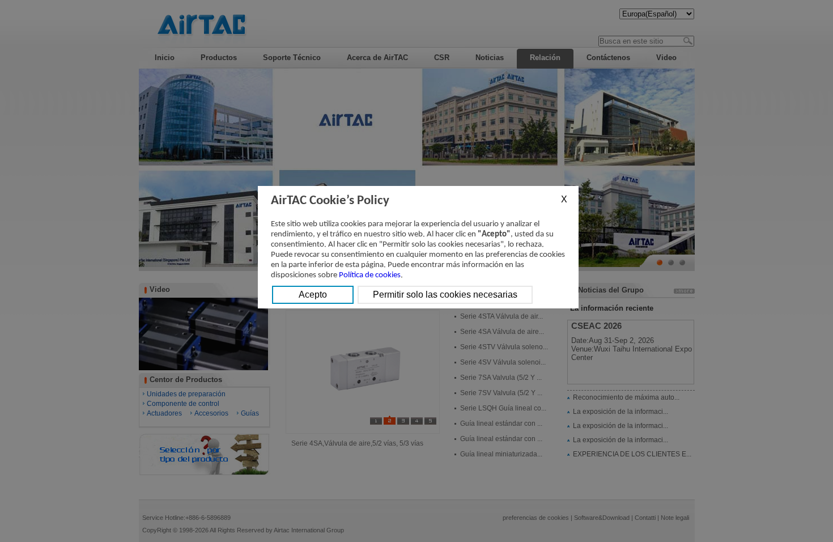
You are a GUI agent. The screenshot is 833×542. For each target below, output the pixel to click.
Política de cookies (370, 275)
